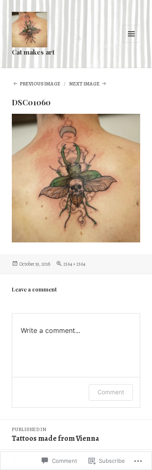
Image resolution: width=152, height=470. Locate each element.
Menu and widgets (131, 42)
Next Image (84, 83)
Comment (111, 392)
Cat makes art (33, 51)
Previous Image (40, 83)
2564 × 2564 (74, 264)
